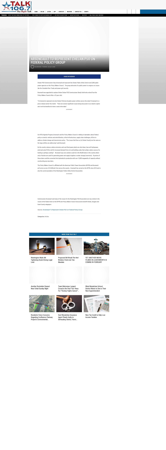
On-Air (42, 11)
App (55, 11)
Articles (47, 216)
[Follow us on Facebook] (138, 12)
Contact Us (78, 11)
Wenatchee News (74, 15)
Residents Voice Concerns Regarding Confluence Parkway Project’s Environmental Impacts (42, 317)
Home (36, 11)
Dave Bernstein (38, 66)
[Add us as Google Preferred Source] (134, 12)
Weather (84, 15)
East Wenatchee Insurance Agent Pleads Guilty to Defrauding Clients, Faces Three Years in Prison (67, 317)
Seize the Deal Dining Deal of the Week (18, 15)
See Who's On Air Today (61, 15)
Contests (61, 11)
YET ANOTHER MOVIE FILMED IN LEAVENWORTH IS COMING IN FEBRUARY (96, 260)
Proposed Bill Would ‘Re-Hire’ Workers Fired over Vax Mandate (68, 260)
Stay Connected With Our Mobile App (42, 15)
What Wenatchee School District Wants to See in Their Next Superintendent (95, 288)
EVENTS (86, 11)
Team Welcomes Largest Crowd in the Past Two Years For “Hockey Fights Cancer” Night (68, 288)
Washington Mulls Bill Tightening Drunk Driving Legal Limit (41, 260)
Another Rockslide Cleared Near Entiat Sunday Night (40, 287)
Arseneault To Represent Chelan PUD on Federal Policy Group (62, 210)
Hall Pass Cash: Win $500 (96, 15)
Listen (49, 11)
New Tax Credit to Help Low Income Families (95, 316)
